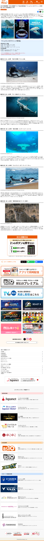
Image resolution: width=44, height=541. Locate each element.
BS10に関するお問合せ (5, 371)
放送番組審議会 (3, 354)
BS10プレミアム (4, 359)
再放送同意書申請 (4, 356)
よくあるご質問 (3, 369)
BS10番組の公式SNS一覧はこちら (22, 342)
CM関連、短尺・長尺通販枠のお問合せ (6, 373)
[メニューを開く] (41, 2)
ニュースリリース (3, 9)
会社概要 (2, 351)
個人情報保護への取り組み (5, 367)
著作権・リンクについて (5, 366)
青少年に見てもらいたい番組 (6, 358)
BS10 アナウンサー (4, 361)
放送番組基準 (3, 353)
